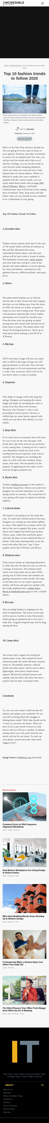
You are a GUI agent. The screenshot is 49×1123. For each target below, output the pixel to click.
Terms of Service (10, 1106)
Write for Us (8, 1089)
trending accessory (20, 484)
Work (4, 876)
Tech (4, 830)
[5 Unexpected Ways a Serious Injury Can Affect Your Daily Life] (24, 944)
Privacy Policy (9, 1109)
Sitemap (6, 1112)
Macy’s (22, 186)
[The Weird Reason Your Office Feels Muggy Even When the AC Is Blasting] (24, 990)
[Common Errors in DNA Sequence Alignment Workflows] (24, 806)
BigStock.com (24, 757)
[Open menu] (43, 3)
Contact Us (7, 1099)
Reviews (17, 830)
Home (6, 66)
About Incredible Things (13, 1096)
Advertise (7, 1093)
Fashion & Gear (15, 66)
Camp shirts (12, 640)
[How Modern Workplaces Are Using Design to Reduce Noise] (24, 852)
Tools (17, 876)
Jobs (9, 1014)
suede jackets (36, 259)
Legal (5, 968)
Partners (6, 1102)
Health (9, 830)
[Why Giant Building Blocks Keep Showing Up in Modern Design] (24, 898)
